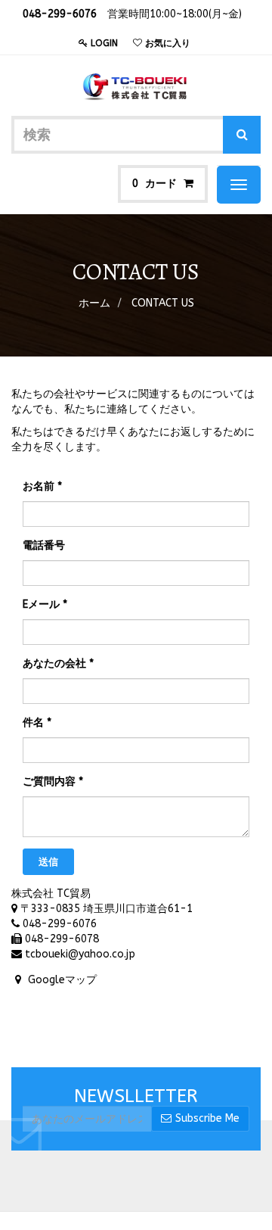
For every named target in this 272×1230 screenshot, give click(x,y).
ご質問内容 (49, 781)
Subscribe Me (207, 1118)
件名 (33, 722)
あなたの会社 (54, 663)
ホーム (94, 303)
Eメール (41, 604)
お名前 (38, 486)
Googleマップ (62, 979)
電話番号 (44, 545)
